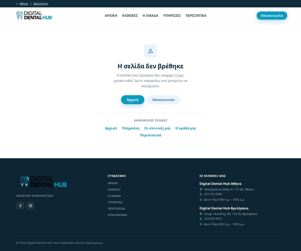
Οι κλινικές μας (157, 128)
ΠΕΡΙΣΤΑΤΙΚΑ (196, 15)
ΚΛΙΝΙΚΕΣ (130, 15)
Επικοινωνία (272, 15)
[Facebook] (20, 206)
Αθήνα (23, 4)
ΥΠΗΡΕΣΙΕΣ (172, 15)
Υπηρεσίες (130, 128)
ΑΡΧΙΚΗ (111, 15)
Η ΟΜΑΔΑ (150, 15)
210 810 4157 (213, 218)
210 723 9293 (213, 194)
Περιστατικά (150, 135)
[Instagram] (30, 206)
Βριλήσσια (41, 4)
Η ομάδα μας (185, 128)
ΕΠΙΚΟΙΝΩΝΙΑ (117, 215)
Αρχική (133, 99)
